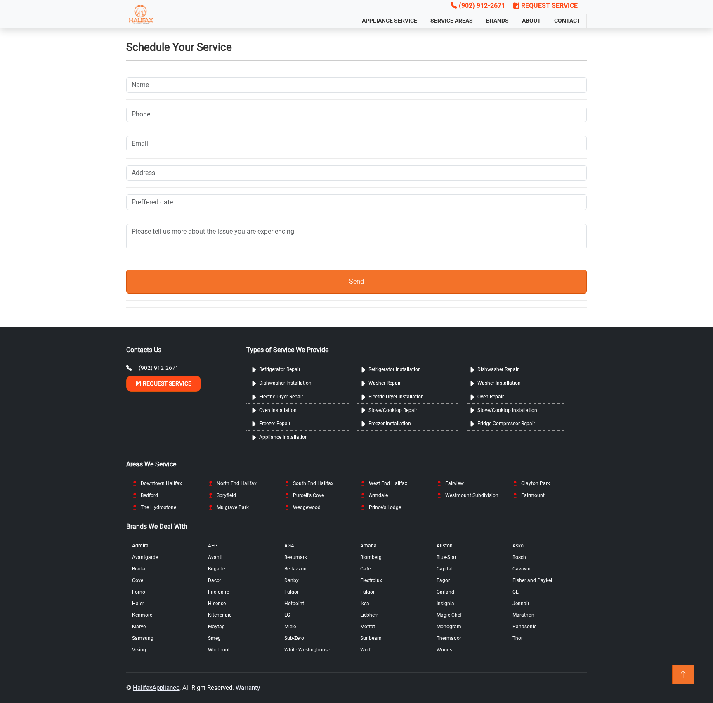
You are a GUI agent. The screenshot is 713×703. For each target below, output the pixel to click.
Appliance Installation (283, 437)
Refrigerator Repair (279, 369)
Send (356, 281)
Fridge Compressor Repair (506, 423)
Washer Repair (384, 383)
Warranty (248, 687)
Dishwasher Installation (285, 383)
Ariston (445, 546)
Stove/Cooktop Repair (392, 410)
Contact (567, 20)
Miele (290, 627)
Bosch (519, 557)
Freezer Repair (274, 423)
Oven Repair (490, 397)
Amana (368, 546)
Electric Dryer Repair (281, 397)
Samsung (142, 638)
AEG (212, 546)
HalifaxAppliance (156, 687)
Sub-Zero (294, 638)
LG (287, 615)
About (531, 20)
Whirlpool (218, 650)
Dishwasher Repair (498, 369)
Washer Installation (499, 383)
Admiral (141, 546)
